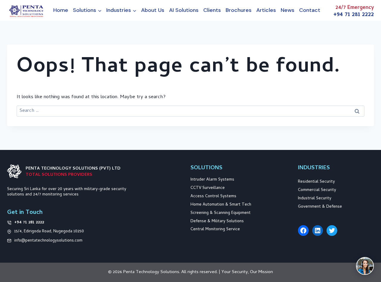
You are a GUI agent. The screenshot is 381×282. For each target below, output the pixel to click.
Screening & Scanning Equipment (220, 213)
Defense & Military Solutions (217, 221)
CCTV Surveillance (207, 188)
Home (60, 10)
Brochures (239, 10)
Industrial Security (314, 198)
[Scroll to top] (368, 243)
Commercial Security (317, 190)
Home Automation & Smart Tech (220, 204)
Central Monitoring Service (215, 229)
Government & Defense (320, 206)
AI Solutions (184, 10)
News (287, 10)
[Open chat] (365, 266)
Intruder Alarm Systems (212, 179)
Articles (266, 10)
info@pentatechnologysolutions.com (48, 240)
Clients (212, 10)
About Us (152, 10)
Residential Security (316, 181)
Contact (309, 10)
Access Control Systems (213, 196)
